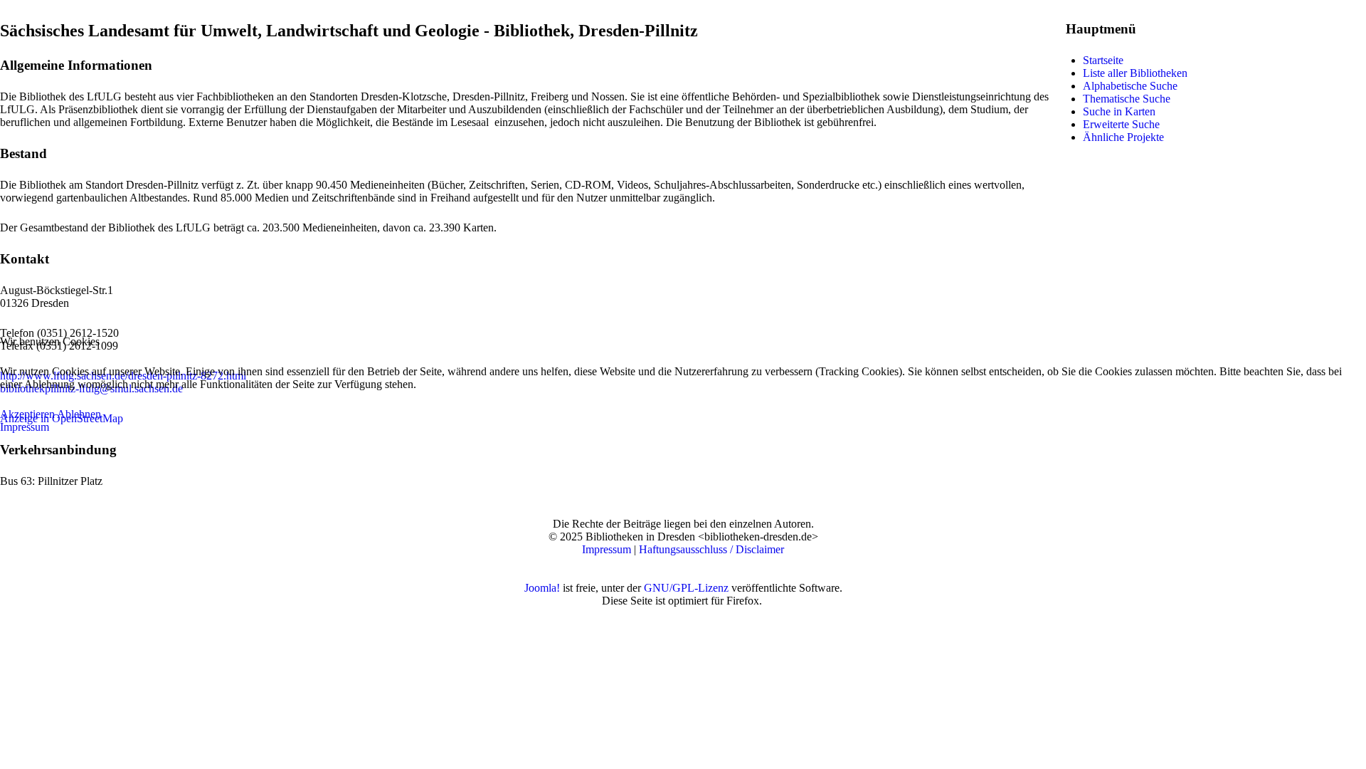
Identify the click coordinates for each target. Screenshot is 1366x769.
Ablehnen (79, 414)
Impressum (24, 427)
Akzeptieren (27, 414)
